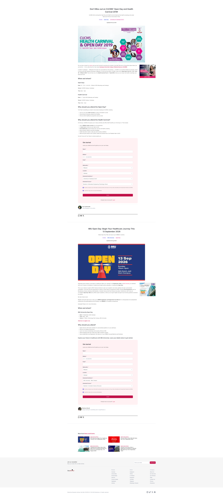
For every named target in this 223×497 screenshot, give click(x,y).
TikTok (131, 473)
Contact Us (152, 479)
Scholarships (114, 475)
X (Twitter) (132, 475)
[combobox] (84, 157)
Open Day (106, 19)
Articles (113, 483)
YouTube (132, 479)
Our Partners (153, 475)
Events (100, 19)
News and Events (89, 433)
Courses (113, 471)
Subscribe (153, 462)
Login (113, 200)
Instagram (132, 471)
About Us (152, 471)
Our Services (153, 473)
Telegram (132, 481)
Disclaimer (152, 483)
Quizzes (113, 477)
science (91, 65)
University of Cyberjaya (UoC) (117, 19)
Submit (107, 195)
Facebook (132, 477)
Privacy (151, 481)
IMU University (111, 237)
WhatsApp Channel (134, 483)
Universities (114, 473)
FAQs (151, 477)
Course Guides (115, 479)
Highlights (114, 481)
